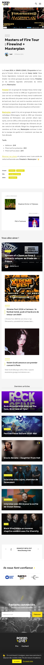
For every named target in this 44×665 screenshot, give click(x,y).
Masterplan (20, 170)
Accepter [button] (17, 661)
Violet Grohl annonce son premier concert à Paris (22, 363)
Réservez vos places (9, 156)
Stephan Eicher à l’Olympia (28, 204)
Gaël (11, 54)
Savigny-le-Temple (15, 174)
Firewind (12, 170)
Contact (25, 646)
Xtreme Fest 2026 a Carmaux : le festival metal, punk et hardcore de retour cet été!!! (23, 312)
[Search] (36, 3)
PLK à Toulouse (20, 221)
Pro (16, 646)
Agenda (7, 35)
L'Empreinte (13, 177)
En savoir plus (28, 661)
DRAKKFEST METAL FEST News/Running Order (21, 549)
